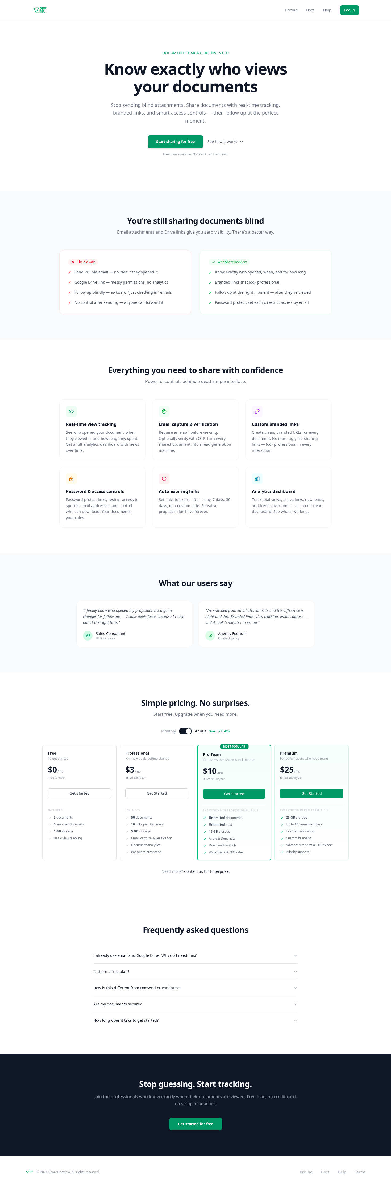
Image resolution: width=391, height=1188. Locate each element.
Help (327, 9)
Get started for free (195, 1123)
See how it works (222, 141)
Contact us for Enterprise (206, 871)
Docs (310, 9)
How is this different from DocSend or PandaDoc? (137, 987)
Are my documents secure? (117, 1003)
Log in (349, 9)
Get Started (79, 793)
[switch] (185, 731)
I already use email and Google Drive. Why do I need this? (145, 955)
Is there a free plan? (111, 971)
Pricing (291, 9)
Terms (360, 1171)
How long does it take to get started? (126, 1020)
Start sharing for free (175, 141)
